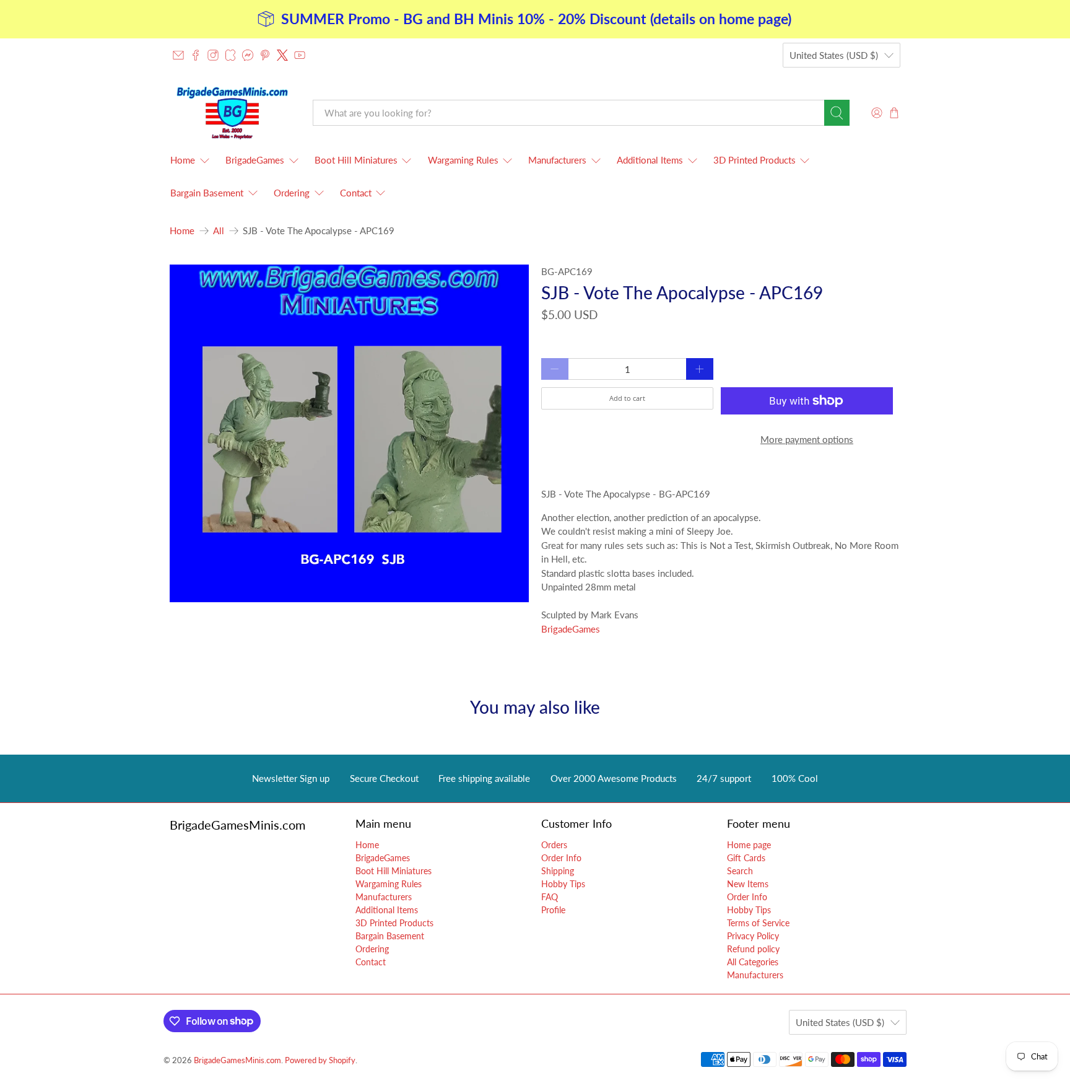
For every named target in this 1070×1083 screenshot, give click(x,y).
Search (740, 871)
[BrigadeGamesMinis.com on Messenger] (247, 55)
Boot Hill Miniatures (356, 159)
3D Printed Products (754, 159)
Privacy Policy (753, 936)
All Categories (752, 962)
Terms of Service (758, 923)
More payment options (806, 439)
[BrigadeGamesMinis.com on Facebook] (195, 55)
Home (182, 159)
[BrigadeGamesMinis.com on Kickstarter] (230, 55)
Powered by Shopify (320, 1060)
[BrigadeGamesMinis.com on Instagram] (213, 55)
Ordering (292, 192)
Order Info (561, 858)
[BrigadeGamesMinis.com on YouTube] (299, 55)
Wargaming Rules (463, 159)
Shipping (557, 871)
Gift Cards (746, 858)
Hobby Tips (563, 884)
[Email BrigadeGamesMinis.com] (178, 55)
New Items (747, 884)
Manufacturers (557, 159)
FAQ (549, 897)
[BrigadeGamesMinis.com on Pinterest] (265, 55)
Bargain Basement (206, 192)
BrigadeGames (254, 159)
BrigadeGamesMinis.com (237, 1060)
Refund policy (753, 949)
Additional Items (650, 159)
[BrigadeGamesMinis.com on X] (282, 55)
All (218, 230)
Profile (553, 910)
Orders (554, 845)
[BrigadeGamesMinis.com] (232, 112)
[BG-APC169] (349, 433)
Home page (749, 845)
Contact (356, 192)
